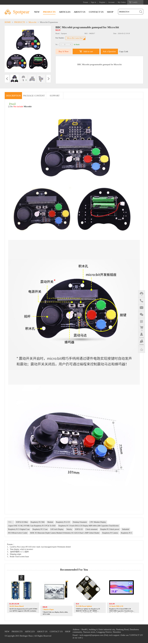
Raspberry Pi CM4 (37, 522)
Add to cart (88, 51)
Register (102, 2)
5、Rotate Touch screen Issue (18, 557)
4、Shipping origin (14, 554)
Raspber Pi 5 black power (109, 529)
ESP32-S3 (79, 529)
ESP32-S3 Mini (22, 522)
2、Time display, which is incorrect (20, 549)
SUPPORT (55, 95)
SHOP (110, 12)
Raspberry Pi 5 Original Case (19, 529)
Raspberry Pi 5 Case (40, 529)
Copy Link (123, 51)
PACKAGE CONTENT (34, 95)
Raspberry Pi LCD (63, 522)
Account (111, 2)
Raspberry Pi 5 (126, 533)
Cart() (134, 2)
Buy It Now (64, 51)
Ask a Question (109, 51)
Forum (85, 2)
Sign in (93, 2)
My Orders (122, 2)
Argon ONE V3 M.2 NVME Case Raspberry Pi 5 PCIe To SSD (32, 526)
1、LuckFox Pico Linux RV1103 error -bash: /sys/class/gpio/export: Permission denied (39, 547)
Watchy (69, 529)
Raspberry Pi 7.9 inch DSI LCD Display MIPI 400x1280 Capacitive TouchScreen (89, 526)
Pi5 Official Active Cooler (17, 533)
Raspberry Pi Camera (110, 533)
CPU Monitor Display (98, 522)
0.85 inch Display (57, 529)
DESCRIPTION (13, 95)
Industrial (125, 529)
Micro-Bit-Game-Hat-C (75, 38)
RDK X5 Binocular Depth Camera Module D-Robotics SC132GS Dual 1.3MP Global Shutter (64, 533)
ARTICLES (64, 12)
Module (50, 522)
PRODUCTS (49, 12)
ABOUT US (79, 12)
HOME (8, 22)
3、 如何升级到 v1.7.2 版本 (18, 552)
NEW (37, 12)
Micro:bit (32, 22)
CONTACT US (96, 12)
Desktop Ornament (80, 522)
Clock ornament (91, 529)
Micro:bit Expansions (49, 22)
